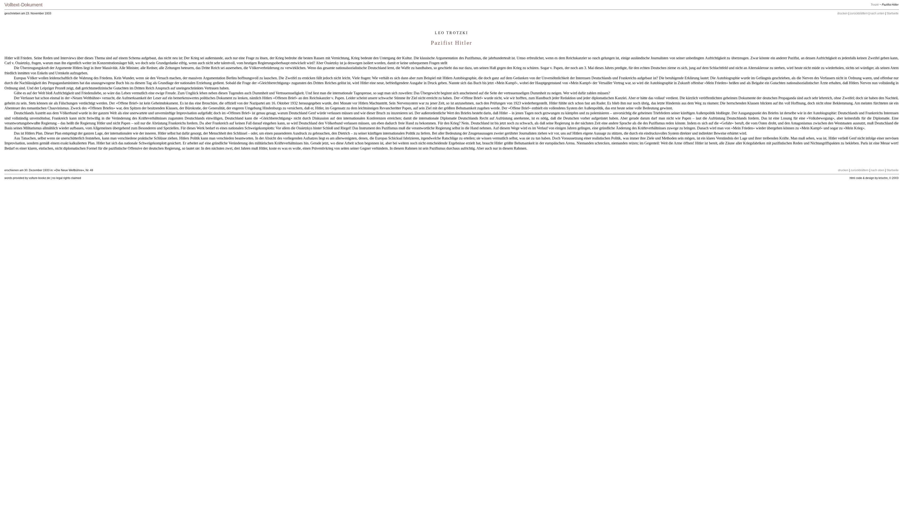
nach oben (877, 170)
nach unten (877, 13)
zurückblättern (859, 13)
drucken (842, 13)
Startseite (893, 13)
